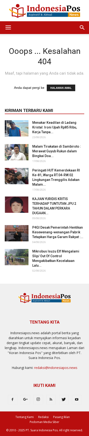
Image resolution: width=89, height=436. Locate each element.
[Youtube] (76, 399)
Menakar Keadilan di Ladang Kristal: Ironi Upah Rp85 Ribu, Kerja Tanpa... (54, 127)
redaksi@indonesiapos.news (55, 367)
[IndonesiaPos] (44, 11)
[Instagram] (38, 399)
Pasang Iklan (61, 417)
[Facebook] (12, 399)
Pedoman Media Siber (44, 422)
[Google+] (25, 399)
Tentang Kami (24, 417)
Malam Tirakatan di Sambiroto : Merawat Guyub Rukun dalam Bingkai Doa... (56, 151)
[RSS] (51, 399)
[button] (82, 27)
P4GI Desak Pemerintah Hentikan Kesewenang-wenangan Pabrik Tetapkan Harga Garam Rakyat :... (57, 232)
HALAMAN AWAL (61, 87)
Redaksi (43, 417)
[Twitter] (64, 399)
